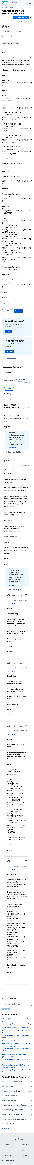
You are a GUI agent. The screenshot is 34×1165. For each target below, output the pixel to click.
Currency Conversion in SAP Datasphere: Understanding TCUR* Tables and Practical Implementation (16, 1030)
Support (25, 1155)
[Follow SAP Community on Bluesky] (15, 1139)
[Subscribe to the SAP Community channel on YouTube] (18, 1139)
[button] (3, 35)
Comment (18, 311)
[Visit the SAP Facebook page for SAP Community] (12, 1139)
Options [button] (30, 17)
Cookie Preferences (8, 1160)
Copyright (8, 1150)
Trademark (8, 1155)
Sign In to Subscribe (21, 17)
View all (4, 1128)
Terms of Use (25, 1145)
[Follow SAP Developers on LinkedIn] (22, 1139)
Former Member (13, 27)
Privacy (8, 1145)
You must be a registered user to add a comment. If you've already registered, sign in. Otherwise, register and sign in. (16, 438)
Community (13, 3)
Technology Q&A (8, 7)
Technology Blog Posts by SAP (14, 1024)
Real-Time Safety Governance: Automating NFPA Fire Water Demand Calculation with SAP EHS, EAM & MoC (16, 1043)
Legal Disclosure (25, 1150)
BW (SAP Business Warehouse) (11, 43)
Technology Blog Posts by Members (16, 1035)
